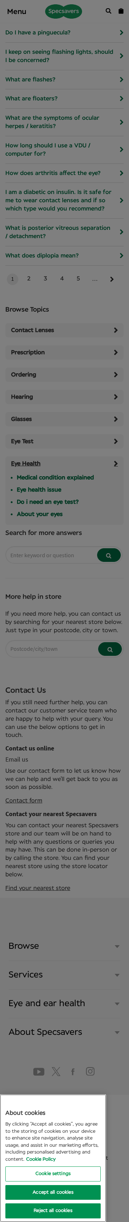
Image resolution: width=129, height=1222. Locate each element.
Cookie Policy (41, 1159)
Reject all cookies (53, 1210)
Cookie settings (53, 1173)
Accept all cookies (53, 1192)
